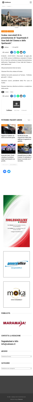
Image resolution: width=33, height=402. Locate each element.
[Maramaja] (14, 323)
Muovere (20, 399)
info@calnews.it (8, 344)
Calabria (4, 31)
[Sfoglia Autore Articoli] (16, 104)
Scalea (11, 91)
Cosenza (10, 31)
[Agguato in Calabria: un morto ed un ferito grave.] (8, 129)
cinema (6, 91)
